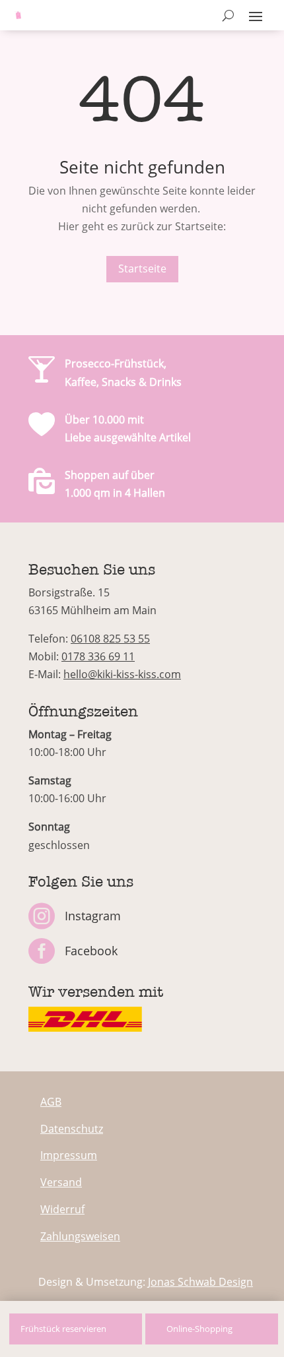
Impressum (68, 1155)
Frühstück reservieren (63, 1329)
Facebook (91, 951)
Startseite (142, 268)
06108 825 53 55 (110, 638)
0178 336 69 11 (98, 656)
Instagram (93, 916)
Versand (61, 1182)
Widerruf (62, 1209)
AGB (50, 1101)
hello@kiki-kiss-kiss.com (122, 674)
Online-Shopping (199, 1329)
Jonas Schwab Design (200, 1282)
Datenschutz (71, 1128)
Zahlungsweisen (80, 1236)
